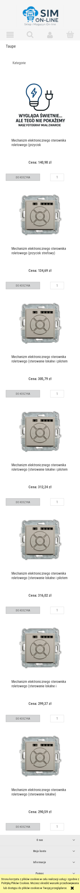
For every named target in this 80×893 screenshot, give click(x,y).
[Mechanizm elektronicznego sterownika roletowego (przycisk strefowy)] (40, 215)
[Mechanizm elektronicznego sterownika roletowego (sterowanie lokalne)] (40, 756)
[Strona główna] (40, 15)
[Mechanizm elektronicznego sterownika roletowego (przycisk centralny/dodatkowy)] (40, 107)
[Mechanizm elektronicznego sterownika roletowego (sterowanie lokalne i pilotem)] (40, 648)
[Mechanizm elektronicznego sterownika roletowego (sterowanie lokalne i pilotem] (40, 323)
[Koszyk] (70, 34)
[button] (10, 35)
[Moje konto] (50, 35)
